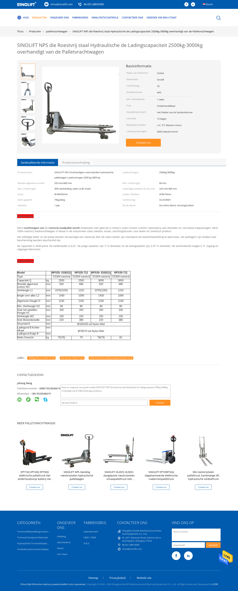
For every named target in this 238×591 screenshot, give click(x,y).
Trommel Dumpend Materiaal (32, 537)
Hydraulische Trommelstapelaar (33, 543)
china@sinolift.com (61, 4)
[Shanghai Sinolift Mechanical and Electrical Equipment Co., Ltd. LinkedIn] (194, 4)
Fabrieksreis (80, 17)
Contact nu (143, 142)
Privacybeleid (117, 578)
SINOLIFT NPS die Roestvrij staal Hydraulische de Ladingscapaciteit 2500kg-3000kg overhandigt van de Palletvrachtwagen (143, 31)
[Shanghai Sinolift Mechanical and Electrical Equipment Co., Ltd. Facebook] (187, 4)
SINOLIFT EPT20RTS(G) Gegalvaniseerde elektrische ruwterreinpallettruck (161, 475)
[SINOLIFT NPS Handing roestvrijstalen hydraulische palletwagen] (77, 450)
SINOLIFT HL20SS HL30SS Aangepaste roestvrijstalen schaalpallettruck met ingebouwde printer (119, 477)
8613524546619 (42, 393)
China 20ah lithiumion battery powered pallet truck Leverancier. (53, 584)
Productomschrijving (76, 162)
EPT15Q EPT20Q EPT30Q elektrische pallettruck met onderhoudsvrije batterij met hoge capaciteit (35, 477)
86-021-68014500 (94, 4)
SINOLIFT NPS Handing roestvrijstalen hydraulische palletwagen (77, 475)
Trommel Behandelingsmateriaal (34, 531)
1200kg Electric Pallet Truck (41, 357)
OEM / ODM (90, 537)
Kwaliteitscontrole (105, 17)
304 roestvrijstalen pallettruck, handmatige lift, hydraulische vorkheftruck (203, 475)
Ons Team (62, 554)
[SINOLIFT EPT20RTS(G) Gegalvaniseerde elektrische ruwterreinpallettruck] (162, 450)
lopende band (91, 531)
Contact (160, 402)
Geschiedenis (64, 542)
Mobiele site (144, 578)
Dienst (60, 548)
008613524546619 (49, 388)
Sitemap (93, 578)
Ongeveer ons (59, 17)
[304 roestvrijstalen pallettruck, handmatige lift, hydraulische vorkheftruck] (204, 450)
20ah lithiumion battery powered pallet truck (111, 357)
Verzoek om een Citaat (161, 17)
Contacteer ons (132, 17)
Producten (39, 17)
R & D (86, 543)
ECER (215, 584)
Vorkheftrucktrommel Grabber (33, 549)
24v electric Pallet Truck (72, 357)
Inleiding (61, 536)
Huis (26, 17)
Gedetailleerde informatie (38, 162)
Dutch (209, 4)
